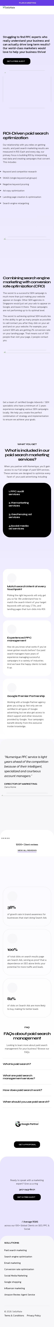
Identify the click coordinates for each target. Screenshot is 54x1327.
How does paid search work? (22, 1090)
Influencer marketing (14, 1288)
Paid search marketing (15, 1250)
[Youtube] (25, 1321)
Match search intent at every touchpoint (26, 588)
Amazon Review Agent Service (19, 1294)
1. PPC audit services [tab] (16, 493)
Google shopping (12, 1282)
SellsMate (17, 1311)
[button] (50, 10)
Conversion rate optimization (19, 1269)
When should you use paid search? (26, 1101)
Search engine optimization (18, 1256)
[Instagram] (6, 1321)
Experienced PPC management (19, 639)
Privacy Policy (34, 1315)
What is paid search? (17, 1064)
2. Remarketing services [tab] (19, 504)
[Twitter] (12, 1321)
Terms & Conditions (14, 1315)
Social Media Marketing (15, 1275)
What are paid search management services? (19, 1077)
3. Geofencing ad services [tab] (20, 516)
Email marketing (12, 1263)
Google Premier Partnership (26, 696)
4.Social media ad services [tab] (19, 527)
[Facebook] (19, 1321)
